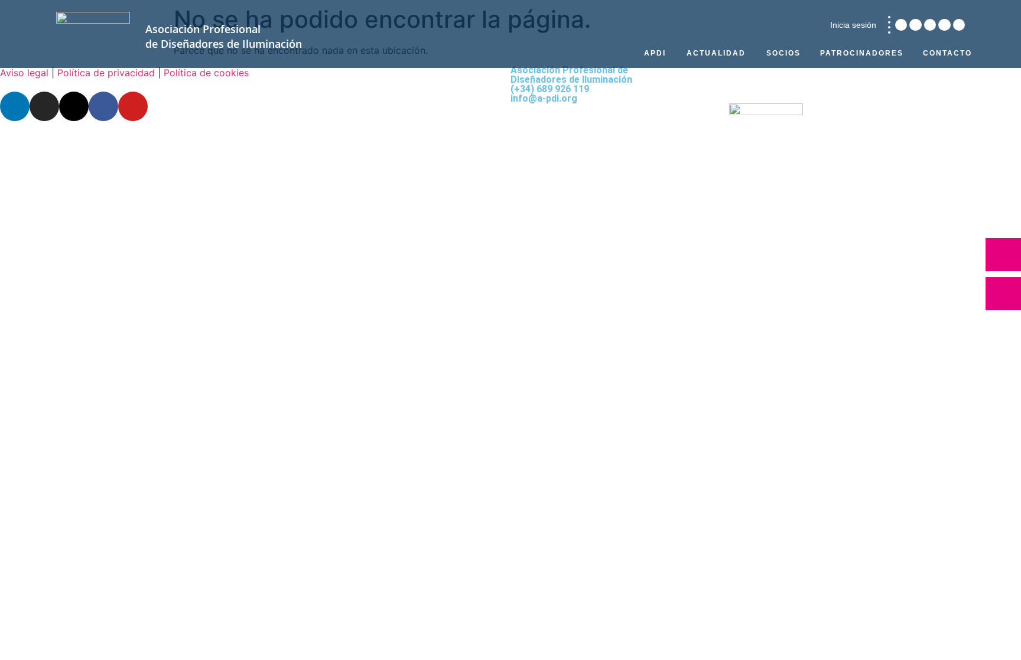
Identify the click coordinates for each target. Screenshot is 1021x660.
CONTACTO (947, 53)
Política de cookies (206, 73)
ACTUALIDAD (716, 53)
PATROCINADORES (861, 53)
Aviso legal (24, 73)
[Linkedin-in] (901, 25)
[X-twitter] (930, 25)
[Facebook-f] (944, 25)
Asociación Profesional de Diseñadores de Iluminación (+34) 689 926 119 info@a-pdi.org (571, 84)
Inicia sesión (853, 25)
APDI (655, 53)
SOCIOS (783, 53)
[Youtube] (959, 25)
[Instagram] (915, 25)
